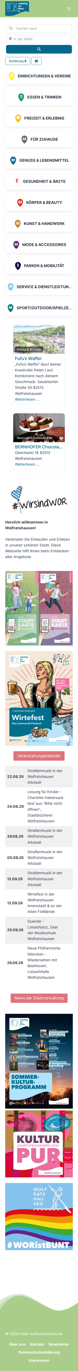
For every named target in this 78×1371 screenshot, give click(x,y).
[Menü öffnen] (69, 8)
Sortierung (16, 61)
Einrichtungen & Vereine (44, 76)
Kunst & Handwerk (44, 223)
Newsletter (59, 1344)
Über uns (17, 1344)
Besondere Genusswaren (35, 438)
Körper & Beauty (44, 202)
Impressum (39, 1360)
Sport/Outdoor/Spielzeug (46, 308)
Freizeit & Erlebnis (44, 118)
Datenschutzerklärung (39, 1352)
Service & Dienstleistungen (47, 287)
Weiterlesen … (27, 399)
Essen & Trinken (44, 97)
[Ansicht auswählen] (36, 61)
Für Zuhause (44, 139)
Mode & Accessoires (44, 244)
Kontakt (37, 1344)
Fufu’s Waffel (28, 358)
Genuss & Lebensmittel (44, 160)
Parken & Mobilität (44, 265)
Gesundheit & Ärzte (44, 181)
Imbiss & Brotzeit (29, 349)
